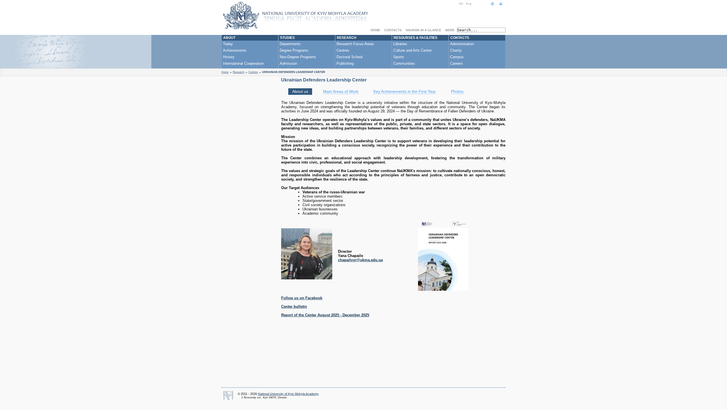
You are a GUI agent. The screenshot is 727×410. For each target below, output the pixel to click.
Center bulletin (294, 306)
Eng (468, 3)
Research (346, 38)
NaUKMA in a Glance (423, 30)
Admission (288, 63)
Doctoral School (350, 57)
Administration (462, 44)
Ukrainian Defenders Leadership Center (324, 80)
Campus (457, 57)
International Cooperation (243, 63)
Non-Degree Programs (298, 57)
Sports (398, 57)
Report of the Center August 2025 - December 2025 (325, 315)
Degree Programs (294, 50)
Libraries (400, 44)
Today (228, 44)
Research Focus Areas (355, 44)
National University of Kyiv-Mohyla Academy (288, 394)
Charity (456, 50)
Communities (404, 63)
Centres (343, 50)
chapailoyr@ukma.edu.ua (360, 260)
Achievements (234, 50)
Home (375, 30)
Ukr (461, 3)
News (449, 30)
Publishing (345, 63)
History (229, 57)
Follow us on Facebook (301, 298)
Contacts (393, 30)
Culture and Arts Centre (412, 50)
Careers (456, 63)
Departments (290, 44)
